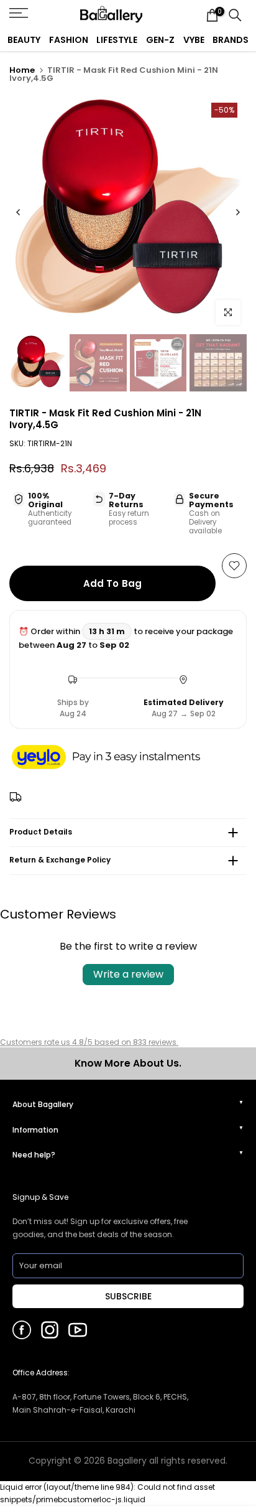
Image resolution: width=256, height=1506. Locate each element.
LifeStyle (116, 40)
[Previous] (18, 212)
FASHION (68, 40)
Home (22, 70)
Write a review (128, 974)
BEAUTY (23, 40)
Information (35, 1130)
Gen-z (160, 40)
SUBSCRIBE (128, 1296)
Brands (231, 40)
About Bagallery (42, 1104)
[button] (118, 758)
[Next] (237, 212)
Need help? (33, 1154)
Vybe (193, 40)
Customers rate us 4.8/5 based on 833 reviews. (89, 1042)
